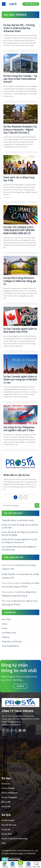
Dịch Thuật (6, 619)
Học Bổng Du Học (9, 633)
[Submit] (37, 505)
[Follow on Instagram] (8, 730)
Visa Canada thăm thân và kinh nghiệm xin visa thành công (19, 548)
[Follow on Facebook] (3, 730)
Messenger (28, 867)
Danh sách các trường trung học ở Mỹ (19, 567)
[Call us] (16, 730)
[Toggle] (38, 624)
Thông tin (5, 637)
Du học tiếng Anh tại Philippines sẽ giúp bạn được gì (19, 594)
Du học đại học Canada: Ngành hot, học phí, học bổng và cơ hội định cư (19, 540)
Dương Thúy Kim (8, 574)
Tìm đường (5, 867)
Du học (4, 624)
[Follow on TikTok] (12, 730)
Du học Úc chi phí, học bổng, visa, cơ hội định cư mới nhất (20, 526)
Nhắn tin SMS (36, 867)
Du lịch (4, 628)
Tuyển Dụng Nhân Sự (10, 646)
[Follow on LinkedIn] (20, 730)
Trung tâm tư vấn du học (12, 641)
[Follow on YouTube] (24, 730)
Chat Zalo (12, 867)
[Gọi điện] (20, 863)
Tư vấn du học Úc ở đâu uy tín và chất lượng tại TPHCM (20, 585)
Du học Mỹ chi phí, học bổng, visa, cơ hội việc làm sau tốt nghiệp (20, 533)
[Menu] (4, 4)
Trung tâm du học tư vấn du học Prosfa (18, 520)
